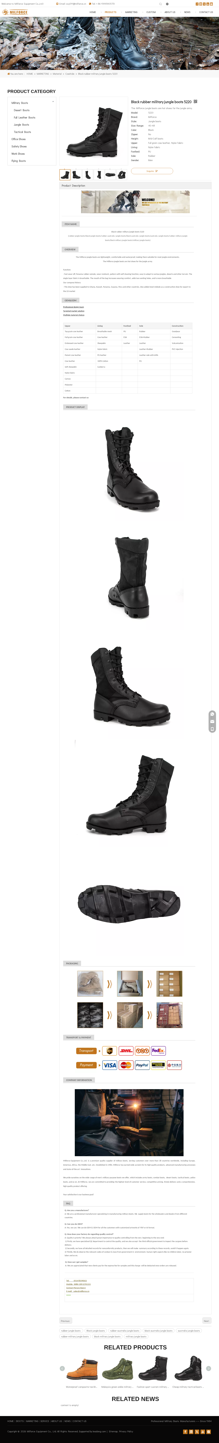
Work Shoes (18, 153)
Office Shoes (18, 139)
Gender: (135, 160)
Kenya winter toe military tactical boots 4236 (188, 1386)
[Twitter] (204, 4)
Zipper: (134, 134)
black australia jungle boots (159, 1330)
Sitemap (113, 1431)
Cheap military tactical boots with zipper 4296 (153, 1386)
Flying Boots (18, 161)
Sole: (133, 155)
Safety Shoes (19, 146)
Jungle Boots (21, 124)
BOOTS (20, 1421)
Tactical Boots (22, 132)
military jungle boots (136, 1336)
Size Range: (137, 125)
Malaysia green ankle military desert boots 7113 (82, 1386)
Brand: (134, 116)
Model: (134, 112)
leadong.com (99, 1431)
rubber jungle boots (71, 1330)
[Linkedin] (200, 4)
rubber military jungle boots (75, 1336)
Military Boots (19, 103)
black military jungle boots (107, 1336)
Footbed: (135, 151)
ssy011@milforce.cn (76, 3)
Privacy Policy (126, 1431)
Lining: (134, 147)
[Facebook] (197, 4)
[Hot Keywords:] (160, 4)
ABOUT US (56, 1421)
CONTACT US (79, 1421)
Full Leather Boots (24, 117)
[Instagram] (211, 4)
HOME (10, 1421)
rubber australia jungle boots (124, 1330)
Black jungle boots (96, 1330)
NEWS (68, 1421)
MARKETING (32, 1421)
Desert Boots (21, 110)
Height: (135, 138)
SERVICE (45, 1421)
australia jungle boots (189, 1330)
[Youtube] (207, 4)
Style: (134, 121)
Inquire (150, 171)
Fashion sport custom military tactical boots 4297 (117, 1386)
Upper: (134, 142)
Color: (134, 129)
